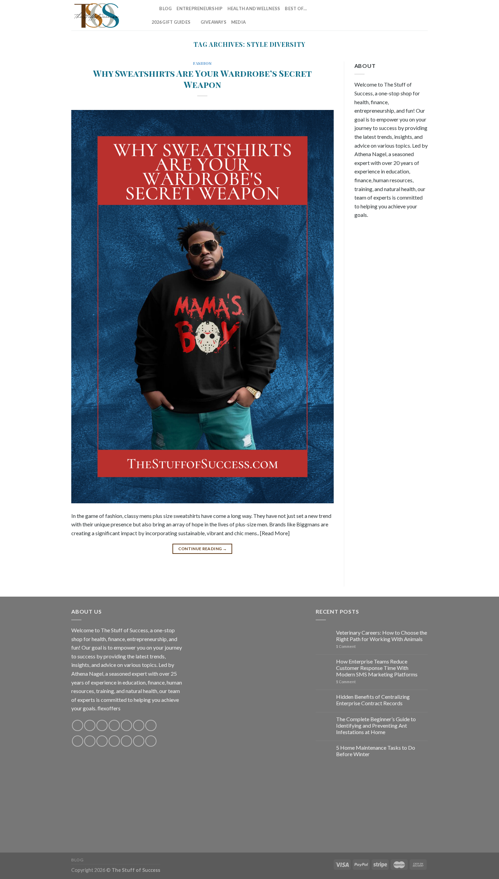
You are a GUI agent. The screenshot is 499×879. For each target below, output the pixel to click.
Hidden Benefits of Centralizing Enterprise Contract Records (373, 699)
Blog (165, 8)
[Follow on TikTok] (379, 15)
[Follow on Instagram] (370, 15)
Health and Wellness (253, 8)
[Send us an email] (397, 15)
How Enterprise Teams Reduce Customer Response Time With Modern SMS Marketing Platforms (377, 667)
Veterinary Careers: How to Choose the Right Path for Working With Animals (381, 635)
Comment (346, 646)
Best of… (296, 8)
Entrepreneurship (199, 8)
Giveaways (213, 22)
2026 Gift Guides (171, 22)
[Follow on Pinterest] (405, 15)
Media (238, 22)
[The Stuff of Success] (105, 15)
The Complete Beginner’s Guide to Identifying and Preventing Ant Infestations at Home (376, 725)
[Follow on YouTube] (423, 15)
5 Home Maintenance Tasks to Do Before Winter (375, 750)
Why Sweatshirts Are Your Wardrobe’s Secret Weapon (202, 78)
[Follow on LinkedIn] (414, 15)
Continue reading (202, 548)
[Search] (151, 8)
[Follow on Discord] (150, 725)
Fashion (202, 63)
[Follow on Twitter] (387, 15)
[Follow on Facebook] (361, 15)
